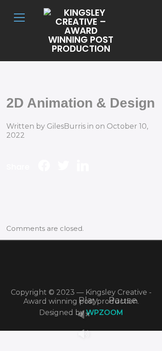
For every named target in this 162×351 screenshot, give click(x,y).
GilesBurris (66, 126)
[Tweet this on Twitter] (63, 167)
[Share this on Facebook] (44, 167)
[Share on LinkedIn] (83, 167)
